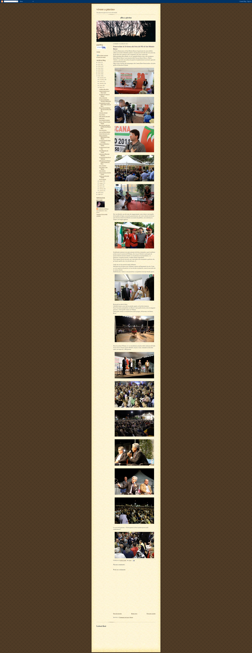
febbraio (101, 188)
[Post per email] (133, 560)
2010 (99, 192)
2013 (99, 72)
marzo (101, 187)
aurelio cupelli (103, 208)
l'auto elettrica (102, 170)
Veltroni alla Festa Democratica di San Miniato (104, 137)
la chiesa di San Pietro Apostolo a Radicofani (105, 100)
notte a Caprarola (103, 97)
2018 (99, 62)
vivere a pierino (105, 9)
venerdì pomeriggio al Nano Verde (104, 91)
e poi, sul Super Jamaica (104, 132)
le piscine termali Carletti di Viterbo (104, 141)
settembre (101, 83)
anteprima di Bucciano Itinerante (104, 154)
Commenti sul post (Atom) (126, 617)
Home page (134, 613)
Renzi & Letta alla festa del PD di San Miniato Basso (105, 126)
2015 (99, 68)
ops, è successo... (103, 130)
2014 (99, 70)
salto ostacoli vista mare (104, 116)
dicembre (101, 77)
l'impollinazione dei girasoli (103, 151)
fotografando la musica (104, 120)
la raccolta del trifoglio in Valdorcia (105, 158)
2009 (99, 194)
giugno (101, 181)
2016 (99, 66)
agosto (101, 85)
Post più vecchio (151, 613)
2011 (99, 76)
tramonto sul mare (103, 112)
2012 (99, 74)
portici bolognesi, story (104, 133)
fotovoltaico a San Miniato (103, 168)
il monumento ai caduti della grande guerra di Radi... (105, 104)
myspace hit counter (101, 57)
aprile (100, 185)
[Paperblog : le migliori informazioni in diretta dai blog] (101, 48)
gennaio (101, 190)
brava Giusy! (102, 114)
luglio (100, 87)
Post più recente (117, 613)
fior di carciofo (102, 179)
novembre (101, 79)
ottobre (101, 81)
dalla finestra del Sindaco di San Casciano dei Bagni (105, 162)
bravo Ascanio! (102, 165)
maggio (101, 183)
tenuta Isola (101, 118)
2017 (99, 64)
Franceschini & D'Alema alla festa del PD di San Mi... (105, 109)
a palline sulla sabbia (104, 89)
